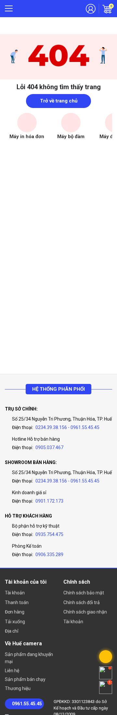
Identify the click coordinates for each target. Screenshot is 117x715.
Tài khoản (15, 592)
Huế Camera (45, 8)
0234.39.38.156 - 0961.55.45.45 (67, 427)
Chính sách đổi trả (81, 602)
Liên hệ (12, 670)
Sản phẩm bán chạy (25, 679)
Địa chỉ (11, 631)
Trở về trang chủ (58, 101)
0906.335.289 (49, 554)
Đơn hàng (14, 611)
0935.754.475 (49, 534)
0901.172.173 (49, 501)
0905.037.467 (49, 447)
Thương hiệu (18, 688)
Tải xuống (15, 621)
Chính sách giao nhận (85, 611)
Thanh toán (17, 602)
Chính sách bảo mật (83, 592)
